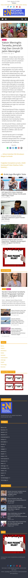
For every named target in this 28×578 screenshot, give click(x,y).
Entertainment (4, 437)
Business (3, 367)
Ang (13, 297)
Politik (2, 353)
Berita (4, 289)
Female (2, 444)
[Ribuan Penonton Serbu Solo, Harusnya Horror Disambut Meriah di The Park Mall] (6, 309)
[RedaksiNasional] (6, 403)
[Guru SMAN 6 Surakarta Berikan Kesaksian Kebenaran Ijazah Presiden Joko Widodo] (14, 201)
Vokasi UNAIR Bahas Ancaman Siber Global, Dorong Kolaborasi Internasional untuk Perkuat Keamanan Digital (18, 331)
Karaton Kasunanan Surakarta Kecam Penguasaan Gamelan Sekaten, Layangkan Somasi (13, 294)
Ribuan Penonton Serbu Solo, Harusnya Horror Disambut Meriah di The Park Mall (18, 312)
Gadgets (3, 449)
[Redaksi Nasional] (2, 19)
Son (13, 53)
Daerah (4, 39)
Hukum (2, 348)
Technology (3, 364)
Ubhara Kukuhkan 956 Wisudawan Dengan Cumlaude (12, 155)
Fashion (3, 439)
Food (2, 446)
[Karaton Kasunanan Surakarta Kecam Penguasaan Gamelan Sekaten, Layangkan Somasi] (14, 273)
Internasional (4, 357)
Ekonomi (3, 434)
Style (2, 475)
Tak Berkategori (5, 478)
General (3, 451)
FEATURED (3, 442)
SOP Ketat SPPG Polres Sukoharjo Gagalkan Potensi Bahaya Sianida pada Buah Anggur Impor (14, 193)
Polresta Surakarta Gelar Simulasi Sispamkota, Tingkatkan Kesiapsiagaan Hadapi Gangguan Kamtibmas (14, 241)
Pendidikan (3, 350)
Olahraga (3, 360)
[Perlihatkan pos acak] (25, 19)
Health (2, 362)
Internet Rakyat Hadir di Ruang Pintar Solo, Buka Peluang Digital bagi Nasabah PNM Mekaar (16, 523)
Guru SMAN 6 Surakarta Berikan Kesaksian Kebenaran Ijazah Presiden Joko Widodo (13, 217)
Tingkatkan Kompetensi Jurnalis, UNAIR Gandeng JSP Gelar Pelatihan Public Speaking (13, 165)
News (2, 463)
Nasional (3, 355)
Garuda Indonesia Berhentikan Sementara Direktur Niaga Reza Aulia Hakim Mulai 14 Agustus (17, 321)
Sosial (2, 473)
